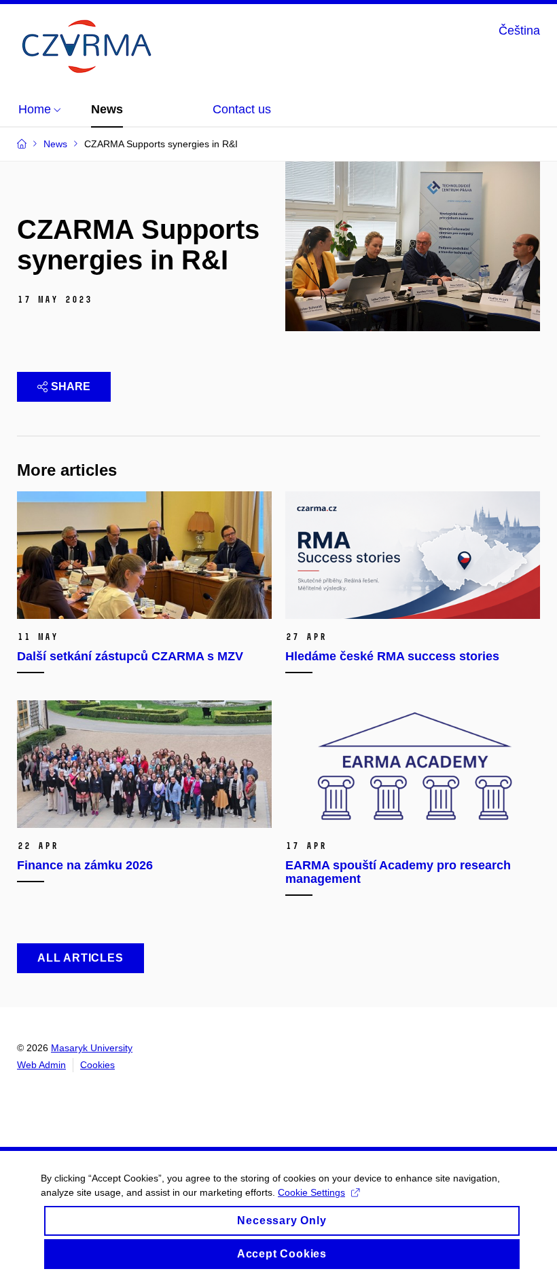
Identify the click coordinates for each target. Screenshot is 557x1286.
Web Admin (41, 1064)
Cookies (97, 1064)
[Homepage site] (85, 46)
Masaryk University (91, 1047)
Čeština (519, 30)
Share (70, 386)
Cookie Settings (311, 1192)
